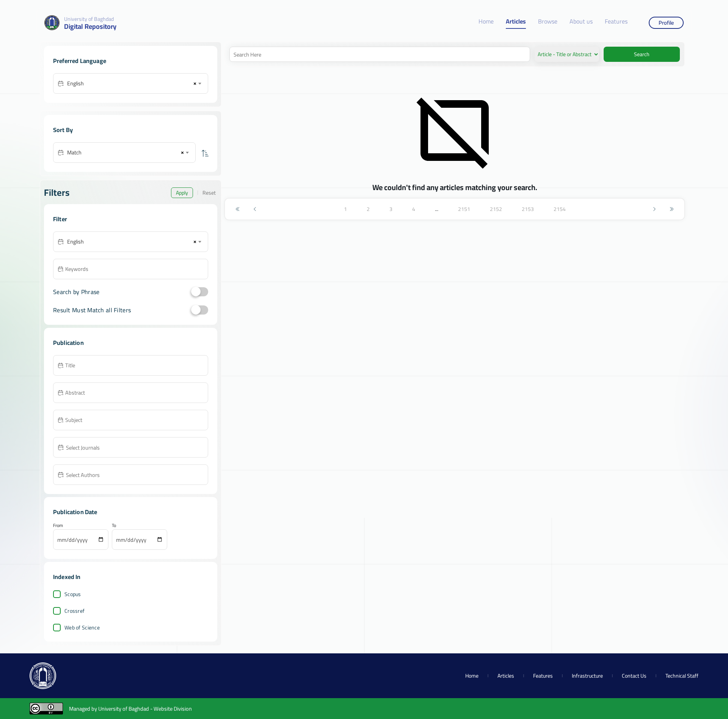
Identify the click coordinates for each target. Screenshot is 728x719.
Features (616, 22)
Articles (516, 22)
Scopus (72, 594)
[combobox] (134, 83)
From (58, 525)
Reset (209, 193)
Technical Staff (681, 676)
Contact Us (634, 676)
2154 (560, 209)
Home (486, 22)
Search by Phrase (76, 291)
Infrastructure (587, 676)
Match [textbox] (74, 152)
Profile (666, 22)
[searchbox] (136, 446)
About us (581, 22)
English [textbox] (75, 83)
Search (642, 54)
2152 (496, 209)
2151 (464, 209)
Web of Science (82, 627)
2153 (528, 209)
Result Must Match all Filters (92, 310)
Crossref (74, 611)
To (114, 525)
